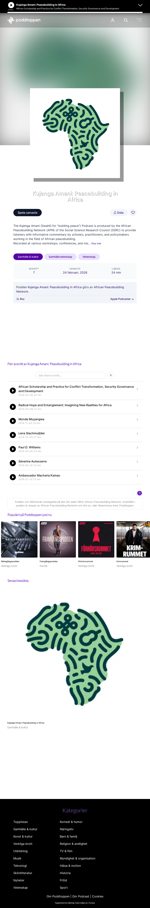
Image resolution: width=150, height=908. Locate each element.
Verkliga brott (22, 844)
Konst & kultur (23, 836)
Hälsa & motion (70, 865)
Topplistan (20, 822)
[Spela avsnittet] (12, 390)
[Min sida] (112, 20)
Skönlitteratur (22, 873)
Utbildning (20, 851)
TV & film (66, 851)
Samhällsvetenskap (60, 256)
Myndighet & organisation (77, 858)
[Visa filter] (111, 375)
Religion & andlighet (73, 844)
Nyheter (18, 880)
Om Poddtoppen (58, 896)
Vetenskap (88, 256)
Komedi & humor (71, 822)
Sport (64, 887)
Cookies (97, 896)
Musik (17, 858)
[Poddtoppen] (24, 20)
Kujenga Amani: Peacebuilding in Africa (55, 287)
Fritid (63, 880)
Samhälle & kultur (28, 256)
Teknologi (20, 865)
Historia (65, 873)
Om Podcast (80, 896)
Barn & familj (68, 836)
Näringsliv (67, 829)
